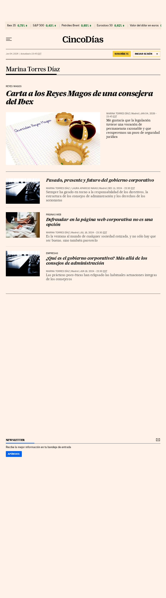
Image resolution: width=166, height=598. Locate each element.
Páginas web (53, 214)
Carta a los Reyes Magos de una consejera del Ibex (79, 97)
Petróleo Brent (70, 25)
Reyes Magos (14, 86)
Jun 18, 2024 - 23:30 (93, 271)
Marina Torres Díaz (33, 69)
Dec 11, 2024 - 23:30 (121, 188)
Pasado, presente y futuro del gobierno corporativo (100, 180)
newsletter (15, 440)
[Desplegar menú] (9, 39)
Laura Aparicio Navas (85, 188)
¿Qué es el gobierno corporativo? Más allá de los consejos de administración (96, 261)
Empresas (52, 253)
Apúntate (14, 453)
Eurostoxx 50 (105, 25)
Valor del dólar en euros (144, 25)
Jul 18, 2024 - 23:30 (93, 232)
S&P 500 (38, 25)
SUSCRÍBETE (122, 53)
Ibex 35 (11, 25)
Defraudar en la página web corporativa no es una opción (99, 222)
